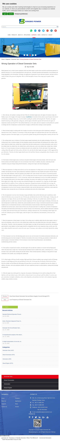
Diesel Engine (8, 387)
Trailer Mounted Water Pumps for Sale (11, 439)
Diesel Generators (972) (9, 354)
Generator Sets (15, 59)
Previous (5, 296)
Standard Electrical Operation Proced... (12, 314)
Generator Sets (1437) (8, 350)
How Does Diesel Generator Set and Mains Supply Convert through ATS (29, 296)
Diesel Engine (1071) (8, 363)
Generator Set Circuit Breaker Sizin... (11, 327)
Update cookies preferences (35, 433)
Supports (34, 34)
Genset (50, 34)
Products (14, 34)
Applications (27, 34)
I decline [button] (11, 13)
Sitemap (53, 432)
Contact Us (44, 34)
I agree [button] (5, 13)
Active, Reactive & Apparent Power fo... (12, 321)
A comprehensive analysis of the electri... (12, 334)
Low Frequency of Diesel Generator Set (20, 299)
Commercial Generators (45, 438)
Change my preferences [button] (21, 13)
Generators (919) (7, 359)
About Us (20, 34)
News (39, 34)
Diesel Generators (9, 380)
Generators (7, 384)
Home (9, 34)
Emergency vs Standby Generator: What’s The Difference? (23, 438)
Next (5, 299)
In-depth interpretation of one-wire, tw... (12, 341)
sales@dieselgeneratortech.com (44, 412)
